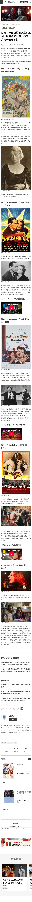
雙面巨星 (20, 764)
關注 (13, 719)
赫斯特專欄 (10, 742)
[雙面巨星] (8, 771)
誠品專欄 (4, 742)
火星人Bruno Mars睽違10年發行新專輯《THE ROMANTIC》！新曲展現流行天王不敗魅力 (13, 881)
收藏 (5, 27)
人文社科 (5, 888)
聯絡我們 (16, 823)
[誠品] (9, 1)
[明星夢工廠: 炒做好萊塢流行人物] (8, 796)
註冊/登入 (24, 2)
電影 (15, 742)
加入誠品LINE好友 (16, 826)
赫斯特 (11, 716)
